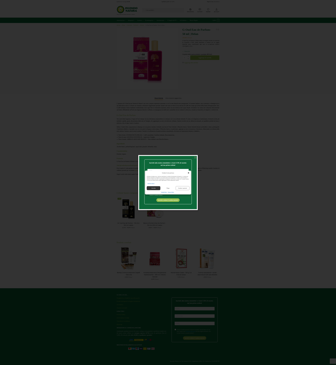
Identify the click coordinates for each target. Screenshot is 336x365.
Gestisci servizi (151, 183)
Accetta (153, 188)
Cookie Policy (164, 192)
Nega (168, 188)
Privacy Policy (171, 192)
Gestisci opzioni (182, 188)
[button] (188, 173)
